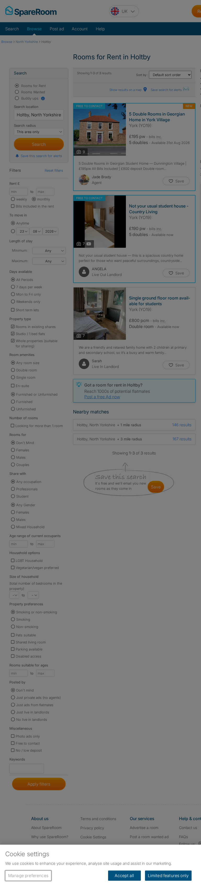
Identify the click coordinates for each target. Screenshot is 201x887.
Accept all (124, 875)
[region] (100, 866)
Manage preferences (28, 875)
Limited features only (168, 875)
